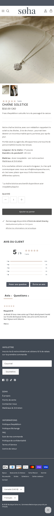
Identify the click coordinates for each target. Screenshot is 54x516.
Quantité (6, 194)
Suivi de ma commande (12, 436)
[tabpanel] (27, 316)
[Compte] (45, 11)
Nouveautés (6, 476)
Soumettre (10, 372)
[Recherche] (9, 11)
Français (8, 498)
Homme (43, 473)
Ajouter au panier (27, 212)
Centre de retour (9, 449)
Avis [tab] (8, 295)
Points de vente (9, 400)
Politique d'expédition (11, 424)
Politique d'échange (11, 428)
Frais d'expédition (10, 113)
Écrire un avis (39, 284)
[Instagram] (7, 380)
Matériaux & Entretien (12, 408)
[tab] (21, 296)
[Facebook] (3, 380)
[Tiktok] (11, 380)
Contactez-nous (9, 404)
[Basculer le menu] (3, 11)
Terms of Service (9, 444)
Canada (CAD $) (11, 489)
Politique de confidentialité (14, 440)
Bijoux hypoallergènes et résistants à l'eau (27, 3)
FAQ (4, 432)
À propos (6, 396)
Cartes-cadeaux (37, 476)
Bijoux (4, 473)
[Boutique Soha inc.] (27, 11)
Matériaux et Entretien (12, 161)
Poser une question (18, 284)
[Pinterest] (15, 380)
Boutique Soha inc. (14, 504)
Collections (25, 476)
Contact (5, 480)
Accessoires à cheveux (17, 473)
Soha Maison (33, 473)
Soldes (16, 476)
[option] (27, 49)
